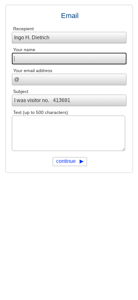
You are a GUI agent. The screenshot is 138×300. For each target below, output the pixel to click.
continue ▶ (69, 161)
